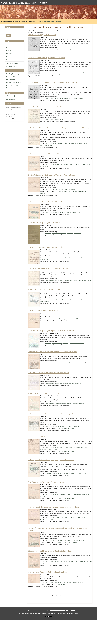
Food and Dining (44, 166)
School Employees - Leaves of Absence (67, 191)
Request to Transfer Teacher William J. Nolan (45, 289)
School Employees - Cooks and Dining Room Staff (57, 164)
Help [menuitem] (89, 3)
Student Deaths (60, 72)
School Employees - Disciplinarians (53, 403)
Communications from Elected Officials (73, 447)
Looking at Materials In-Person (13, 86)
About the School (11, 99)
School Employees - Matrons (65, 494)
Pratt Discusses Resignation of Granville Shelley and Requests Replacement (56, 414)
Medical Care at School (50, 72)
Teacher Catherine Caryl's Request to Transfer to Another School (51, 175)
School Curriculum (64, 280)
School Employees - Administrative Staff (69, 143)
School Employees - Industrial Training (54, 362)
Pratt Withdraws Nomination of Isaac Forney (44, 310)
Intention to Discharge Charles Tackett (42, 34)
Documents (9, 53)
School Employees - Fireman (52, 143)
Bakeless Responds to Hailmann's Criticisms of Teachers (48, 268)
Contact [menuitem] (94, 3)
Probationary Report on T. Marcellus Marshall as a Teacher (49, 201)
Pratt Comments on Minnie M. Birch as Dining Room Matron (50, 154)
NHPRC (73, 610)
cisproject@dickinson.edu (12, 119)
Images (8, 47)
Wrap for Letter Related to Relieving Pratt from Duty (47, 572)
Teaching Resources (11, 60)
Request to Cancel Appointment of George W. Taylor (47, 393)
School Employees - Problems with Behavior (74, 49)
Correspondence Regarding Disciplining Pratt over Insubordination (52, 330)
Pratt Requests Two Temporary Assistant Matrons (46, 482)
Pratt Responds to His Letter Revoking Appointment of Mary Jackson (53, 507)
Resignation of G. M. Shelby (38, 436)
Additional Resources (12, 66)
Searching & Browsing (12, 74)
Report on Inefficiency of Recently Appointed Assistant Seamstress (52, 351)
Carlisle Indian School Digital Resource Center (24, 2)
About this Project (11, 96)
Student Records (10, 44)
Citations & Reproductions (13, 82)
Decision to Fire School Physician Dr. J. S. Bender (46, 57)
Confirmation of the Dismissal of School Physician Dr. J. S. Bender (52, 82)
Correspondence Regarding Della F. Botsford (44, 222)
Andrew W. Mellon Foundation (57, 610)
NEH (67, 610)
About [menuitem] (83, 3)
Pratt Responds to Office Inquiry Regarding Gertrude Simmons (51, 459)
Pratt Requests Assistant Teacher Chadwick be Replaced (48, 372)
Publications (9, 50)
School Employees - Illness (71, 72)
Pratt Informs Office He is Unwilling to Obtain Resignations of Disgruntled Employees (59, 128)
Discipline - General (82, 473)
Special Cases (61, 584)
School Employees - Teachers (52, 189)
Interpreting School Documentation (11, 78)
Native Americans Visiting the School (54, 49)
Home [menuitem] (78, 3)
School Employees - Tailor (51, 426)
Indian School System (50, 473)
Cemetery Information (12, 63)
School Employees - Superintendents (53, 343)
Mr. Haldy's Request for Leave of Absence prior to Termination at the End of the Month (57, 529)
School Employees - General (51, 319)
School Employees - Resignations (66, 428)
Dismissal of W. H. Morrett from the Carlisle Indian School (50, 551)
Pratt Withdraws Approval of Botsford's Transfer (45, 247)
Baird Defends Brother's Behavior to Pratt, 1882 (45, 106)
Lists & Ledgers (10, 57)
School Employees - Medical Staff (61, 74)
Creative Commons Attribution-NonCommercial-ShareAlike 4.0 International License (53, 613)
